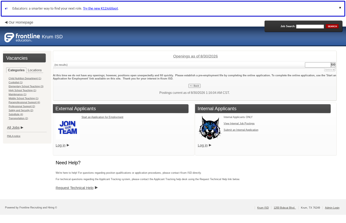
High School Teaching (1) (22, 90)
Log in (60, 145)
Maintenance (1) (17, 94)
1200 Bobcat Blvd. (285, 207)
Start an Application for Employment (102, 117)
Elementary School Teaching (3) (26, 86)
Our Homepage (21, 22)
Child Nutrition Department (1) (25, 78)
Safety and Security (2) (21, 110)
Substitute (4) (16, 114)
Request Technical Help (75, 188)
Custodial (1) (16, 82)
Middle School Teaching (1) (23, 98)
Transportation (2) (18, 118)
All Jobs (13, 128)
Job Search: (288, 26)
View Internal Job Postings (239, 123)
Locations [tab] (35, 70)
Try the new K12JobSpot (100, 9)
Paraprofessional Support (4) (24, 102)
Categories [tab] (16, 70)
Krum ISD (263, 207)
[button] (340, 8)
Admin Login (332, 207)
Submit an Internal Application (241, 129)
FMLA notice (13, 136)
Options (328, 69)
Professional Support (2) (22, 106)
